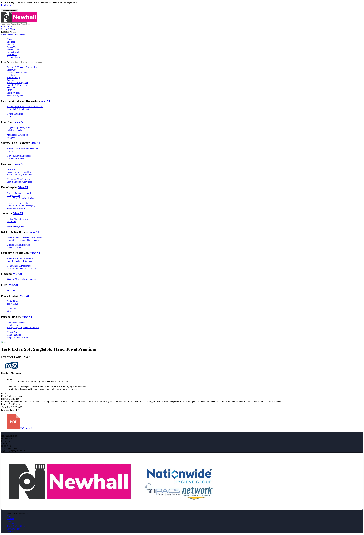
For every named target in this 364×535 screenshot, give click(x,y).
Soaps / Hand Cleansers (17, 337)
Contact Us (12, 54)
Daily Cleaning (13, 195)
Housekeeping (13, 77)
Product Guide (13, 52)
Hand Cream (12, 325)
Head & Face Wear (15, 158)
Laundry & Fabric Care (17, 85)
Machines (11, 87)
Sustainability (13, 49)
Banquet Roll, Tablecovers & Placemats (25, 106)
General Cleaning (15, 247)
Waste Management (15, 226)
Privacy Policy (13, 529)
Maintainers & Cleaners (17, 135)
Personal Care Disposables (19, 172)
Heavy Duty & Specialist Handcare (23, 327)
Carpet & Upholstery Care (18, 127)
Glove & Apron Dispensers (19, 156)
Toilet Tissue (12, 304)
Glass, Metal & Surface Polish (20, 198)
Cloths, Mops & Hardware (19, 219)
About (10, 516)
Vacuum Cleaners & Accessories (21, 279)
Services (10, 44)
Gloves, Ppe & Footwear (18, 72)
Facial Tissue (12, 301)
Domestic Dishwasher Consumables (23, 240)
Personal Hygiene (15, 95)
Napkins (10, 116)
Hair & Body (13, 332)
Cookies (10, 531)
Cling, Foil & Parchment (18, 109)
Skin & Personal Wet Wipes (19, 182)
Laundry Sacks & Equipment (20, 261)
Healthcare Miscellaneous (18, 179)
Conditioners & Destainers (19, 266)
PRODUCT (12, 290)
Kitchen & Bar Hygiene (17, 82)
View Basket (19, 34)
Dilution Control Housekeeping (21, 205)
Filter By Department (10, 62)
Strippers (11, 137)
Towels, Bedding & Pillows (19, 174)
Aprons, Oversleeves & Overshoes (22, 148)
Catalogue (11, 523)
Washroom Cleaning (16, 208)
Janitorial (11, 80)
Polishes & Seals (14, 130)
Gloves (10, 151)
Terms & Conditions (16, 526)
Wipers (10, 311)
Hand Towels (13, 308)
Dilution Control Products (18, 245)
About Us (11, 47)
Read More (6, 5)
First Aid (11, 169)
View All (45, 100)
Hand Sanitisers (14, 335)
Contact (10, 518)
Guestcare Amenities (16, 322)
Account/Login (13, 57)
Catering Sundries (15, 114)
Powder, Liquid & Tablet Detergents (23, 268)
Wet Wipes (11, 221)
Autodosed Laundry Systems (20, 258)
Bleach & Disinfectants (17, 203)
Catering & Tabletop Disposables (22, 67)
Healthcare (11, 75)
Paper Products (13, 93)
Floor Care (11, 70)
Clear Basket (7, 34)
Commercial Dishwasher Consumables (24, 237)
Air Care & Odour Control (19, 193)
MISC (9, 90)
